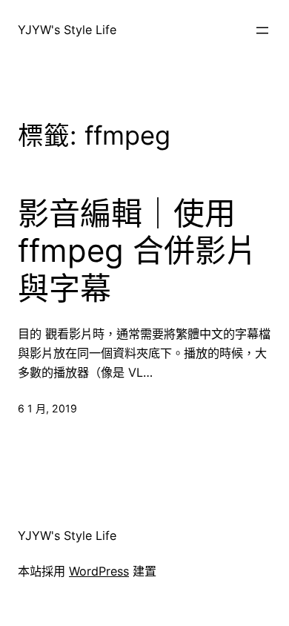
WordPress (99, 571)
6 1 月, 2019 (47, 408)
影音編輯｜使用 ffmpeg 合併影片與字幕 (137, 251)
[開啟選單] (262, 30)
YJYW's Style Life (67, 29)
